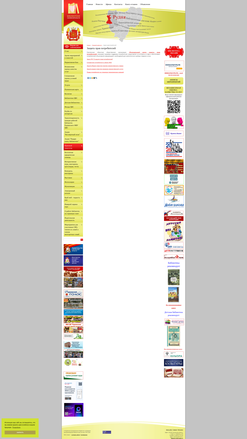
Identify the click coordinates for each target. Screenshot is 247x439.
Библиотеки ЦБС (71, 98)
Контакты (118, 4)
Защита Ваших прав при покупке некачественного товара (105, 66)
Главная (89, 4)
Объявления (145, 4)
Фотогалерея (69, 182)
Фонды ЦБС (69, 107)
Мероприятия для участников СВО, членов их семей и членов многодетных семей (72, 229)
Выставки (68, 178)
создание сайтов (75, 434)
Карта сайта (169, 429)
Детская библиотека (72, 103)
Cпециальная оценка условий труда (71, 78)
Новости (99, 4)
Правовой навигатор (97, 45)
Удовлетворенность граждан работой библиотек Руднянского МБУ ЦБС (72, 123)
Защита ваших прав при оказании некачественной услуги (105, 69)
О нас (67, 51)
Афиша (108, 4)
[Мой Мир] (94, 78)
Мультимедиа (70, 186)
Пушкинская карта (72, 89)
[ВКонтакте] (88, 78)
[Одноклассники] (92, 78)
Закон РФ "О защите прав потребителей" (100, 59)
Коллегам (68, 94)
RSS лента (180, 429)
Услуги (67, 85)
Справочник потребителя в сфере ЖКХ (99, 62)
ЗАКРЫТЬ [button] (20, 432)
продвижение (84, 434)
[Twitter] (90, 78)
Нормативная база (71, 62)
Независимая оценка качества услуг (71, 69)
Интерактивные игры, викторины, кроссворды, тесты (72, 164)
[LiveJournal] (96, 78)
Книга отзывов (131, 4)
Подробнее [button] (16, 427)
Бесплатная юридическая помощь (69, 154)
